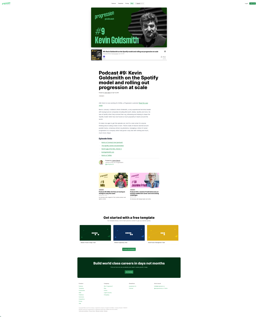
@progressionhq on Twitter (160, 288)
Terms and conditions (83, 311)
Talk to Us (252, 3)
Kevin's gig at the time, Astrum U (112, 149)
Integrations (82, 299)
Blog (132, 3)
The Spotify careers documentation (113, 145)
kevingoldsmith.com (108, 152)
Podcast (131, 288)
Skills (80, 292)
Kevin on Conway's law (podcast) (112, 142)
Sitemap (105, 311)
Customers (81, 297)
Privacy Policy (92, 311)
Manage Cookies (99, 311)
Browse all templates (129, 249)
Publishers (81, 294)
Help (80, 303)
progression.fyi (132, 286)
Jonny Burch (107, 92)
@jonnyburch (109, 164)
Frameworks (82, 290)
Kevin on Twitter (107, 155)
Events (105, 290)
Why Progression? (108, 286)
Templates (120, 3)
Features (114, 3)
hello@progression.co (159, 286)
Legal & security (108, 292)
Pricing (127, 3)
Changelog (106, 294)
